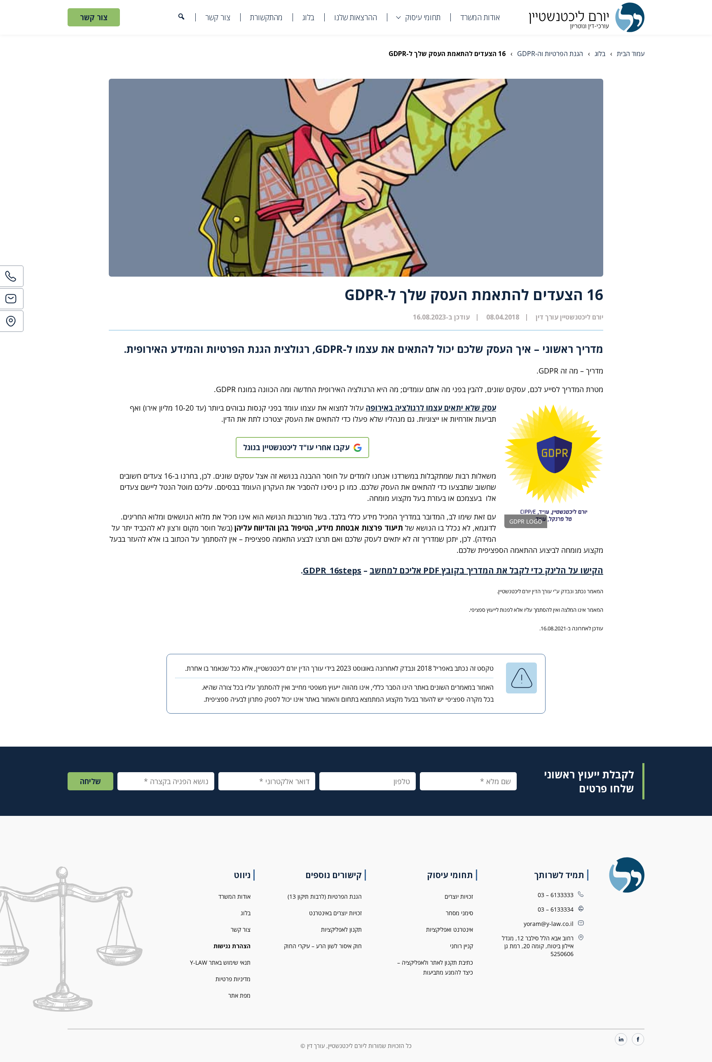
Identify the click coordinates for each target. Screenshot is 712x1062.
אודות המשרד (480, 17)
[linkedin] (621, 1040)
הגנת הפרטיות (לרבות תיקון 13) (325, 896)
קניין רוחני (461, 946)
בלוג (308, 17)
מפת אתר (239, 995)
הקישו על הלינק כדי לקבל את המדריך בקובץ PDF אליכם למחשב (486, 570)
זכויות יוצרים (459, 896)
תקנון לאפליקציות (341, 929)
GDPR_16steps (332, 570)
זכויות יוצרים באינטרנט (335, 913)
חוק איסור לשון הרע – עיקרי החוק (323, 946)
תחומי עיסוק (422, 17)
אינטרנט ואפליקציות (449, 929)
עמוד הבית (630, 53)
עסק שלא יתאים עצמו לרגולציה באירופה (431, 408)
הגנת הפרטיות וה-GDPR (550, 53)
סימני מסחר (459, 913)
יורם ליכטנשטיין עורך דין (569, 317)
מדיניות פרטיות (233, 979)
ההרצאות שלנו (355, 17)
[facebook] (638, 1040)
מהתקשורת (266, 17)
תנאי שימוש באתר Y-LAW (220, 962)
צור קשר (217, 17)
